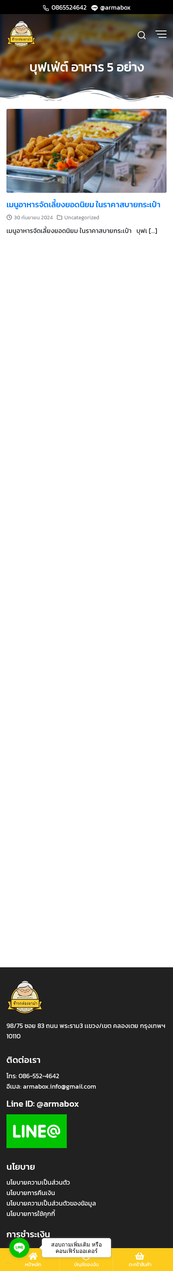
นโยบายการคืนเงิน (30, 1192)
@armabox (115, 7)
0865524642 (69, 7)
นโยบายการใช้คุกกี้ (30, 1213)
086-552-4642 (39, 1076)
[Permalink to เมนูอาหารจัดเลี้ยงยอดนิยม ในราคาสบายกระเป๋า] (86, 150)
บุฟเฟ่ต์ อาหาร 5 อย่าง (86, 67)
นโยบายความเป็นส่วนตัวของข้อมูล (51, 1203)
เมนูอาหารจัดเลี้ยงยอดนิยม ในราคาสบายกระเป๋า (83, 204)
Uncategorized (81, 217)
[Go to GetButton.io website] (19, 1263)
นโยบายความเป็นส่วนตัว (38, 1182)
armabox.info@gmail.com (59, 1086)
